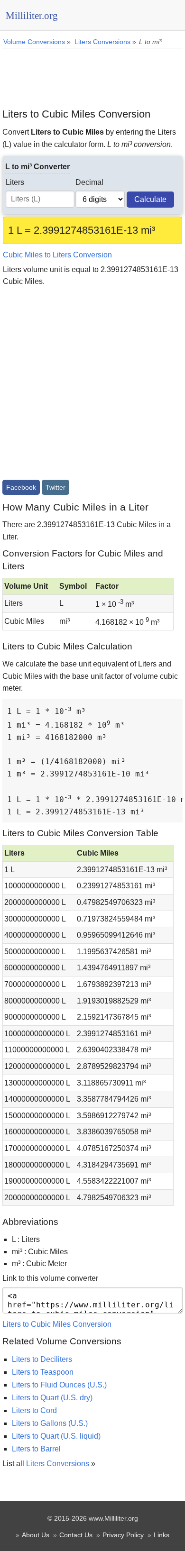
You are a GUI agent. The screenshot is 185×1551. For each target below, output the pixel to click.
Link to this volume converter (50, 1278)
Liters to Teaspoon (43, 1372)
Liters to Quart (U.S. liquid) (56, 1436)
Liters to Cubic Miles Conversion (56, 1324)
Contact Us (75, 1535)
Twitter (55, 487)
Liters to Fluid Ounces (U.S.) (59, 1385)
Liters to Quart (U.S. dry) (52, 1398)
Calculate (150, 199)
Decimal (89, 182)
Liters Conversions (57, 1464)
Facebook (21, 487)
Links (161, 1535)
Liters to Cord (34, 1410)
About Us (35, 1535)
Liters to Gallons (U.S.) (50, 1423)
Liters (15, 182)
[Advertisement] (92, 74)
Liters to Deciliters (42, 1359)
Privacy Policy (123, 1535)
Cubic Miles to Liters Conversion (57, 255)
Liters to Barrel (36, 1449)
